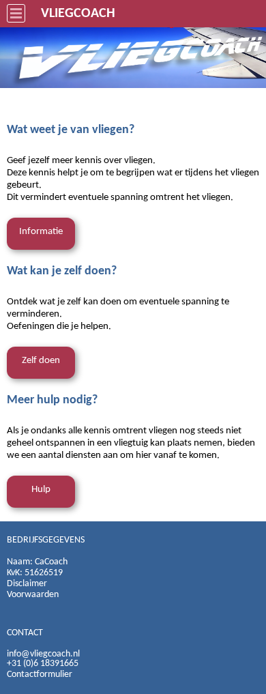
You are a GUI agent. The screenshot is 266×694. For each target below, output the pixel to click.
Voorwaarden (33, 594)
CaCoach (51, 562)
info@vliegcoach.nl (43, 654)
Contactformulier (39, 674)
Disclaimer (27, 583)
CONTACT (25, 632)
